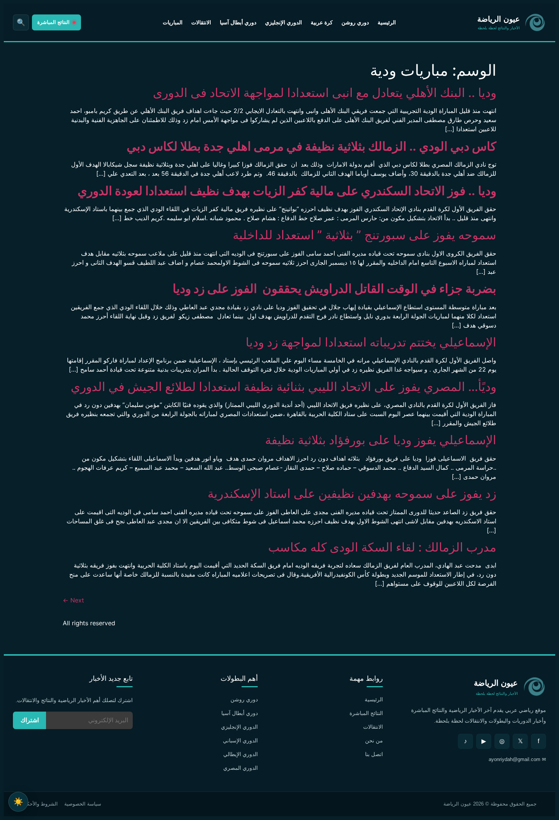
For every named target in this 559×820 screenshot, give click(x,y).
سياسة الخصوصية (82, 804)
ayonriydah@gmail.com (514, 759)
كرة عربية (322, 22)
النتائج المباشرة (366, 713)
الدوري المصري (240, 768)
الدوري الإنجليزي (283, 22)
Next (73, 600)
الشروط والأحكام (40, 804)
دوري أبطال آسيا (238, 22)
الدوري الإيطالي (240, 754)
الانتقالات (201, 22)
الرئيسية (387, 22)
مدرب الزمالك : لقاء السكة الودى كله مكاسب (382, 547)
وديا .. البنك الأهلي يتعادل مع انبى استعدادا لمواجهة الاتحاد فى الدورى (324, 92)
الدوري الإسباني (240, 740)
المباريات (173, 22)
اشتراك (30, 720)
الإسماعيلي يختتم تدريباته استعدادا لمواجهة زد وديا (371, 342)
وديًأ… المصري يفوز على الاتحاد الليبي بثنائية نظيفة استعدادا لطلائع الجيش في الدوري (283, 386)
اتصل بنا (374, 754)
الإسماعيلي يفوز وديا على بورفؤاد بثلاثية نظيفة (379, 439)
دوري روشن (355, 22)
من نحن (374, 740)
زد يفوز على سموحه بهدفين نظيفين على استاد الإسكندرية (352, 493)
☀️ (18, 801)
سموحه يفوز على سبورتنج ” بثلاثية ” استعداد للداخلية (364, 234)
